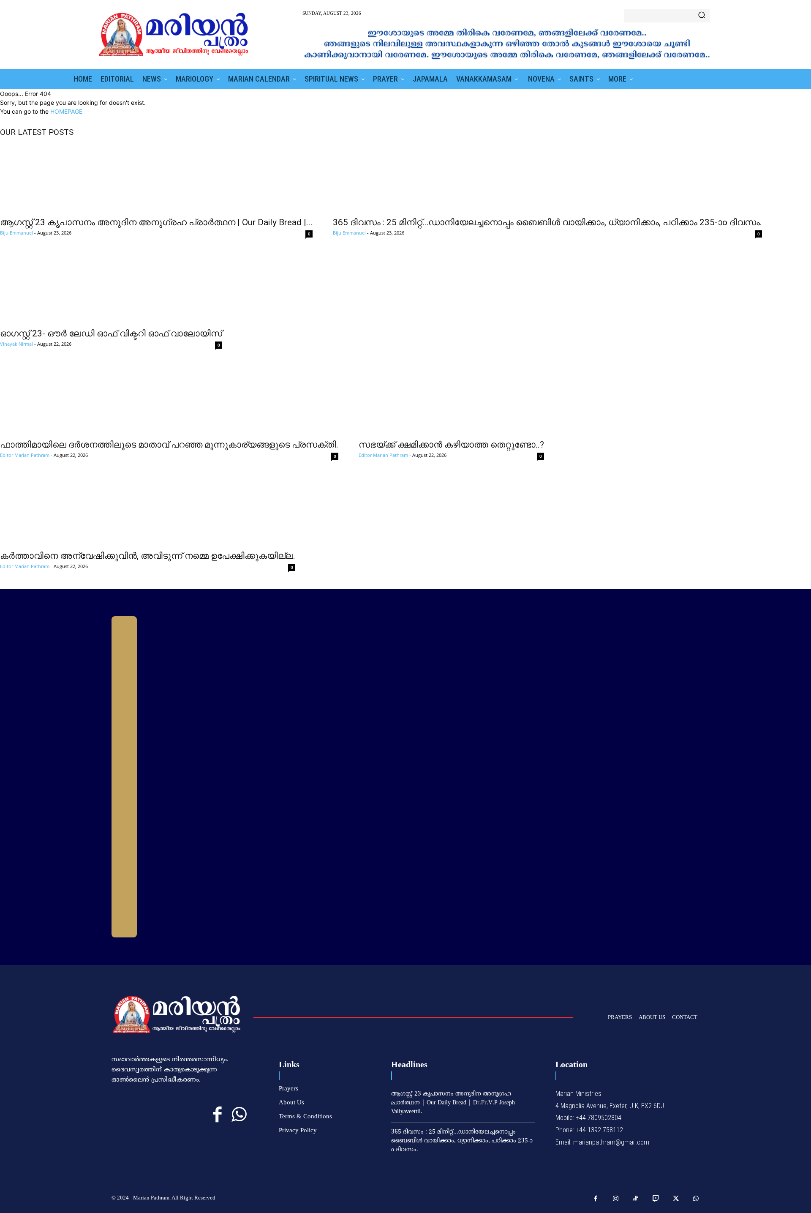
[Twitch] (656, 1199)
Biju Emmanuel (16, 232)
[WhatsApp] (239, 1115)
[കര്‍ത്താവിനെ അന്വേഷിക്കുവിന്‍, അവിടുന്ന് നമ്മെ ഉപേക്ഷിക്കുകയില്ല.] (147, 511)
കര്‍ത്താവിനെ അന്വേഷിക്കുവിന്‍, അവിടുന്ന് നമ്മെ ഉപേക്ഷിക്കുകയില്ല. (147, 556)
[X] (676, 1199)
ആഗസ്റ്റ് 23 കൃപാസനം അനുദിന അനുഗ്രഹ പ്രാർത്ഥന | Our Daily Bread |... (156, 222)
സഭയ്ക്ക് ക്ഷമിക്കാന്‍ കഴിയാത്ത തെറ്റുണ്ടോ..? (451, 445)
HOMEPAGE (66, 111)
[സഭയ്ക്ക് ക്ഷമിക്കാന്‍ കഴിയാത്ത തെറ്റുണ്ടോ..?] (451, 400)
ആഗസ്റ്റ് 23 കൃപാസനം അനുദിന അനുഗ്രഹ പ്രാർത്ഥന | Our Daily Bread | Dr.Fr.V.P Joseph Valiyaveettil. (453, 1102)
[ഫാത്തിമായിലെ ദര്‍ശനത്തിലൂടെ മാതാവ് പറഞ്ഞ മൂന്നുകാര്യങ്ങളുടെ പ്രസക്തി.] (169, 400)
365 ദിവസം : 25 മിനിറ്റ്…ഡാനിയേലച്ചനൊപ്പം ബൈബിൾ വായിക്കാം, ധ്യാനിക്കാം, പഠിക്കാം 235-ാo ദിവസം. (547, 222)
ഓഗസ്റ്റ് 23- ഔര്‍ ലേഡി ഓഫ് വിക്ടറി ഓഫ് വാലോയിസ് (111, 333)
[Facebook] (217, 1115)
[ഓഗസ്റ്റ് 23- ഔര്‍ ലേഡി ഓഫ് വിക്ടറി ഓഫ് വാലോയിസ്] (111, 289)
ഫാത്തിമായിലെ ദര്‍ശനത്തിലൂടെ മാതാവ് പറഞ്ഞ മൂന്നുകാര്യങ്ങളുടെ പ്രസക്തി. (169, 445)
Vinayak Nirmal (16, 344)
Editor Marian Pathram (24, 455)
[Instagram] (616, 1199)
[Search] (702, 15)
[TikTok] (636, 1199)
